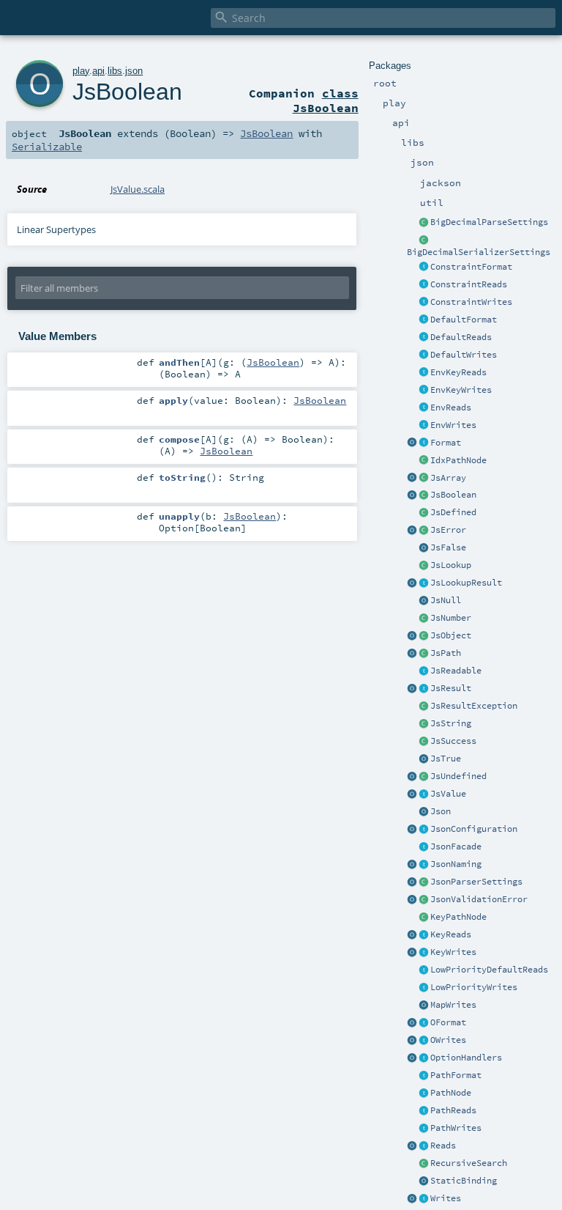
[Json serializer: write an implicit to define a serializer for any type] (424, 1199)
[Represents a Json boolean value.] (424, 495)
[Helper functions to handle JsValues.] (424, 812)
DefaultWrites (463, 355)
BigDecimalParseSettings (489, 222)
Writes (445, 1198)
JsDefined (453, 512)
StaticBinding (463, 1181)
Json (440, 811)
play (80, 70)
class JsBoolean (326, 100)
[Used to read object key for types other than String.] (424, 935)
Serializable (47, 146)
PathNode (450, 1093)
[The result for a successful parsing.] (424, 742)
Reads (443, 1145)
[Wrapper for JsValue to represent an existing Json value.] (424, 513)
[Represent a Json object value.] (424, 636)
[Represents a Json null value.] (424, 601)
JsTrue (445, 758)
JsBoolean (453, 495)
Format (445, 443)
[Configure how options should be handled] (424, 1058)
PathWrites (456, 1128)
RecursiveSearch (468, 1163)
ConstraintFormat (471, 267)
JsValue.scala (137, 189)
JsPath (445, 653)
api (98, 70)
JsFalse (448, 547)
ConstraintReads (468, 284)
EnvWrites (453, 425)
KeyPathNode (458, 917)
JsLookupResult (466, 583)
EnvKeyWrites (461, 390)
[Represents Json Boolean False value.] (424, 548)
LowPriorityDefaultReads (489, 969)
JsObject (450, 635)
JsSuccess (453, 741)
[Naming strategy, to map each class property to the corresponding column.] (424, 865)
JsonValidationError (479, 899)
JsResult (450, 688)
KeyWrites (453, 952)
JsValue (448, 794)
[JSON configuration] (424, 829)
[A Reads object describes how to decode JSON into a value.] (424, 1146)
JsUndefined (458, 776)
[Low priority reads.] (424, 970)
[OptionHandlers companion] (412, 1058)
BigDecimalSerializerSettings (478, 252)
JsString (450, 723)
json (134, 70)
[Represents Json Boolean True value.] (424, 759)
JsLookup (450, 565)
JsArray (448, 478)
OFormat (448, 1022)
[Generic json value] (424, 794)
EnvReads (450, 407)
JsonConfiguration (473, 829)
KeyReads (450, 934)
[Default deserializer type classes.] (424, 338)
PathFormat (456, 1075)
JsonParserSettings (476, 882)
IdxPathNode (458, 460)
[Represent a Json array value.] (424, 478)
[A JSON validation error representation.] (424, 900)
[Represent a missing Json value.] (424, 777)
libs (115, 70)
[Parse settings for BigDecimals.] (424, 223)
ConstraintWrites (471, 302)
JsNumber (450, 618)
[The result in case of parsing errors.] (424, 530)
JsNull (445, 600)
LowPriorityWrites (473, 987)
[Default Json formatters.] (424, 320)
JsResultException (473, 706)
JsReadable (456, 670)
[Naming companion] (412, 865)
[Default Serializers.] (424, 355)
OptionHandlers (466, 1057)
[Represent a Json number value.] (424, 618)
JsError (448, 530)
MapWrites (453, 1005)
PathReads (453, 1110)
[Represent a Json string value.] (424, 724)
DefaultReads (461, 337)
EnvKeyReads (458, 372)
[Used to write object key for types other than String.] (424, 953)
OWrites (448, 1040)
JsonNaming (456, 864)
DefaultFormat (463, 319)
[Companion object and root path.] (412, 654)
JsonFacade (456, 846)
